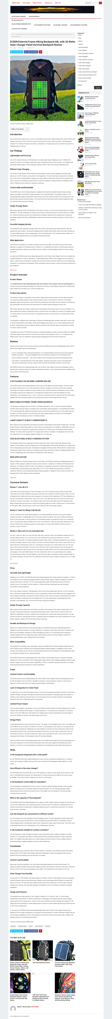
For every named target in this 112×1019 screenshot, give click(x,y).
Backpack (13, 926)
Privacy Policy (37, 3)
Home (13, 34)
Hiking (30, 926)
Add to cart (13, 270)
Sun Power (13, 48)
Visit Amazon (14, 563)
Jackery (80, 44)
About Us (58, 3)
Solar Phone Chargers (19, 16)
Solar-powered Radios (84, 78)
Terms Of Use (16, 3)
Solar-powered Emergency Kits (21, 24)
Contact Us (48, 3)
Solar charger (39, 926)
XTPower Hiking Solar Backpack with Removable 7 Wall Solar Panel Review (65, 964)
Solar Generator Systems (42, 25)
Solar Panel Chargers (60, 25)
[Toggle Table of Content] (26, 129)
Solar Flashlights (17, 20)
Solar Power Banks (83, 69)
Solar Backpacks (34, 16)
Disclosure (26, 3)
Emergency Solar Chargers (21, 1016)
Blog (79, 38)
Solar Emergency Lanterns (78, 25)
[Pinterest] (40, 51)
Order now (13, 477)
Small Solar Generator (84, 201)
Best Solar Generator (84, 217)
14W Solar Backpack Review (41, 962)
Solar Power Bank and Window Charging (89, 205)
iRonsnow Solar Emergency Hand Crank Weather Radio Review (92, 149)
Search (79, 85)
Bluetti (80, 41)
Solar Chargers (82, 50)
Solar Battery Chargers (19, 28)
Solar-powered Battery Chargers (87, 72)
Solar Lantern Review (90, 163)
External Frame (22, 926)
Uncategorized (82, 81)
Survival (48, 926)
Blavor (80, 35)
